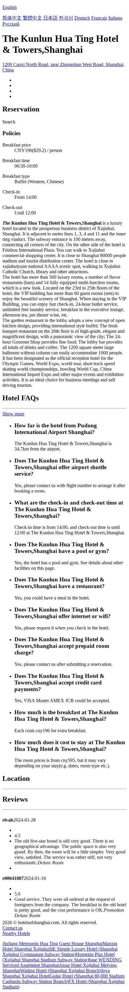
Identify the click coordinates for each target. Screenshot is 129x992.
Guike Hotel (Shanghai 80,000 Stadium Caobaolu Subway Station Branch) (63, 978)
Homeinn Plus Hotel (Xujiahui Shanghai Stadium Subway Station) (58, 957)
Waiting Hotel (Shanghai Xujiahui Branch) (60, 970)
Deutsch (82, 17)
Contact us (12, 927)
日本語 (50, 17)
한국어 (66, 17)
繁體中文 (32, 17)
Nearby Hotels (16, 933)
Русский (11, 23)
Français (99, 17)
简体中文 (12, 17)
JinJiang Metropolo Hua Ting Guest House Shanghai (52, 943)
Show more (13, 413)
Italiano (115, 17)
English (9, 7)
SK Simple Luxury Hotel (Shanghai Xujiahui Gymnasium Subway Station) (60, 951)
